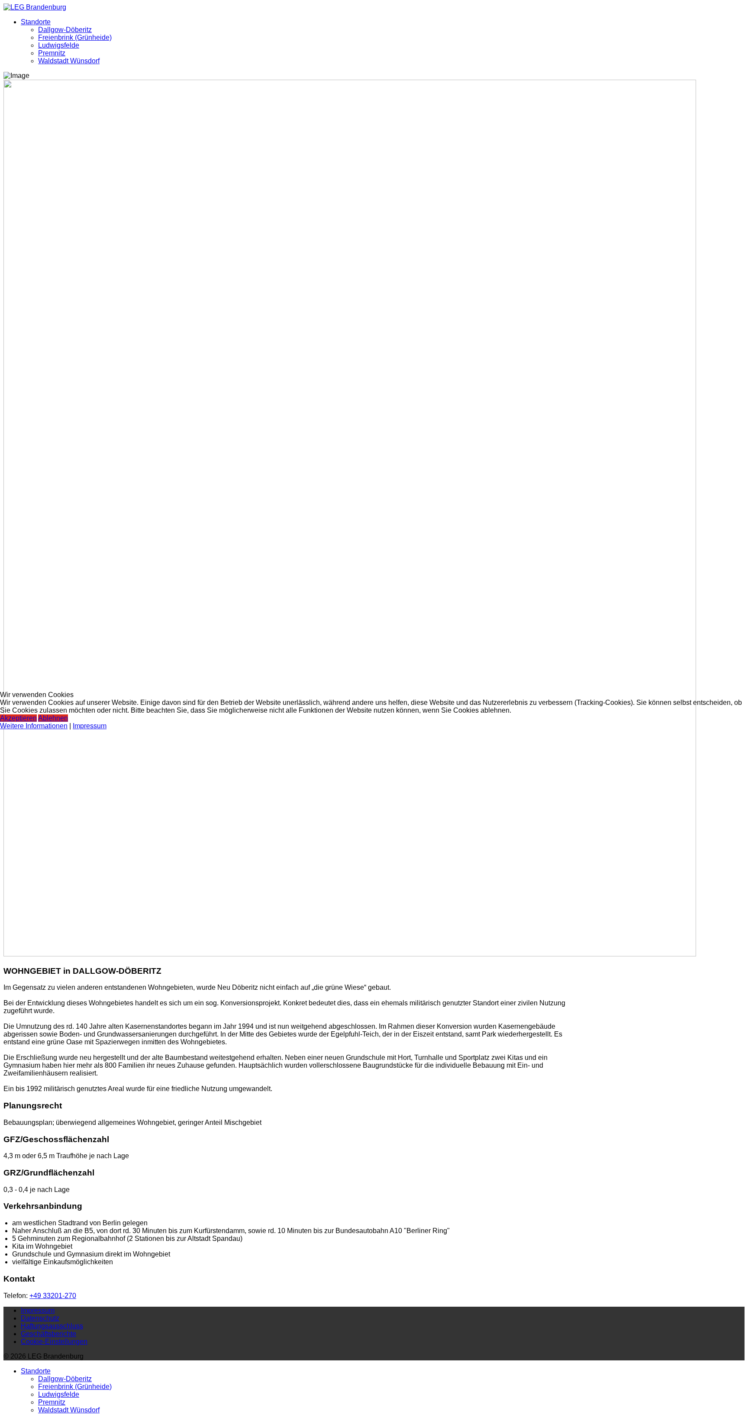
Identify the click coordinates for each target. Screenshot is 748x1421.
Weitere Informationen (34, 726)
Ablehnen (53, 718)
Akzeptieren (18, 718)
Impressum (89, 726)
